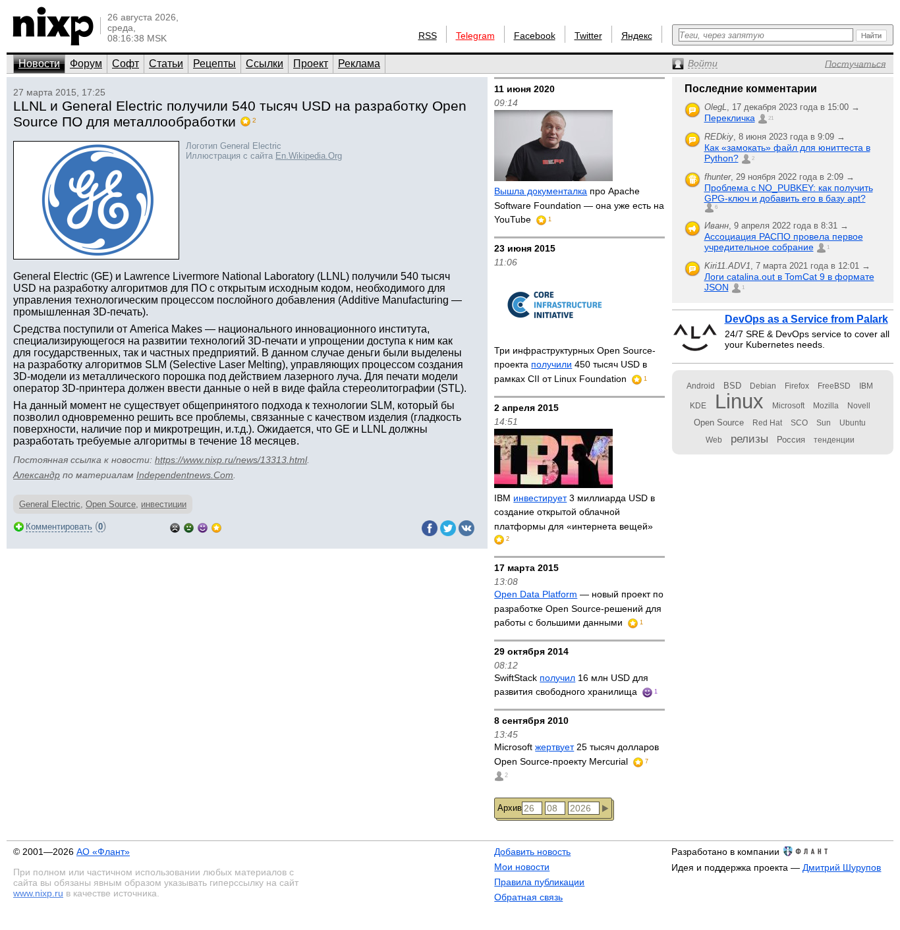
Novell (858, 406)
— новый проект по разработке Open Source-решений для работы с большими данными (578, 608)
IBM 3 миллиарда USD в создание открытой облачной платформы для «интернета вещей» (574, 512)
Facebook (534, 35)
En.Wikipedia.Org (308, 156)
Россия (791, 440)
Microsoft (788, 406)
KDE (698, 406)
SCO (799, 423)
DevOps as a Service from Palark (806, 319)
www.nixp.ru (38, 893)
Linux (739, 401)
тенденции (834, 440)
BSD (732, 386)
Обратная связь (528, 897)
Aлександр (36, 475)
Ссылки (264, 63)
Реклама (359, 63)
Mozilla (826, 406)
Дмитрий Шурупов (841, 867)
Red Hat (767, 423)
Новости (39, 63)
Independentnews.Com (184, 475)
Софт (125, 63)
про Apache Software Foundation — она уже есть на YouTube (579, 205)
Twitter (588, 35)
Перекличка (729, 118)
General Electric (49, 504)
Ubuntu (852, 423)
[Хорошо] (203, 526)
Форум (86, 63)
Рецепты (214, 63)
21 (770, 118)
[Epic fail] (175, 526)
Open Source (111, 504)
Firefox (797, 386)
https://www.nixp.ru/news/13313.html (231, 459)
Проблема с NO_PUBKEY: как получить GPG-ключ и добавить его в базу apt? (788, 193)
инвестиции (163, 504)
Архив (509, 808)
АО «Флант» (103, 851)
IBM (866, 386)
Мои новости (521, 867)
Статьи (166, 63)
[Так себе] (189, 526)
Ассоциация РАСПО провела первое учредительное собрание (783, 241)
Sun (823, 423)
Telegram (475, 35)
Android (701, 386)
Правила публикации (539, 882)
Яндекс (636, 35)
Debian (763, 386)
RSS (427, 35)
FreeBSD (834, 386)
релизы (749, 438)
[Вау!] (216, 526)
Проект (310, 63)
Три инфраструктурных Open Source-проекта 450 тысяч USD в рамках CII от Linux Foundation (575, 364)
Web (714, 440)
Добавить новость (532, 851)
